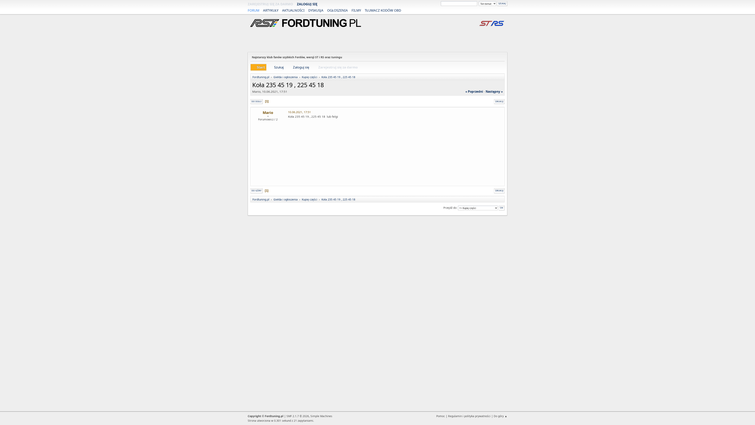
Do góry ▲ (500, 416)
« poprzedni (474, 91)
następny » (494, 91)
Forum (253, 10)
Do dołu (256, 101)
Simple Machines (321, 416)
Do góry (256, 190)
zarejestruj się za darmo (270, 4)
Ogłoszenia (337, 10)
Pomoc (440, 416)
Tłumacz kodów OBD (383, 10)
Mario (268, 112)
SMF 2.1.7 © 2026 (297, 416)
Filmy (356, 10)
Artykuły (270, 10)
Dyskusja (315, 10)
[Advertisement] (377, 40)
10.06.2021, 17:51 (299, 112)
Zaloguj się (307, 4)
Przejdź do (449, 208)
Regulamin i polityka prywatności (469, 416)
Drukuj (499, 101)
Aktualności (293, 10)
